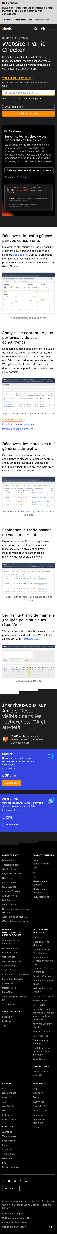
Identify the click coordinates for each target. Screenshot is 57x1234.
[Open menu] (52, 28)
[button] (35, 29)
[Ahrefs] (8, 28)
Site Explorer (20, 254)
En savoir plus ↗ (11, 768)
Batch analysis (30, 638)
